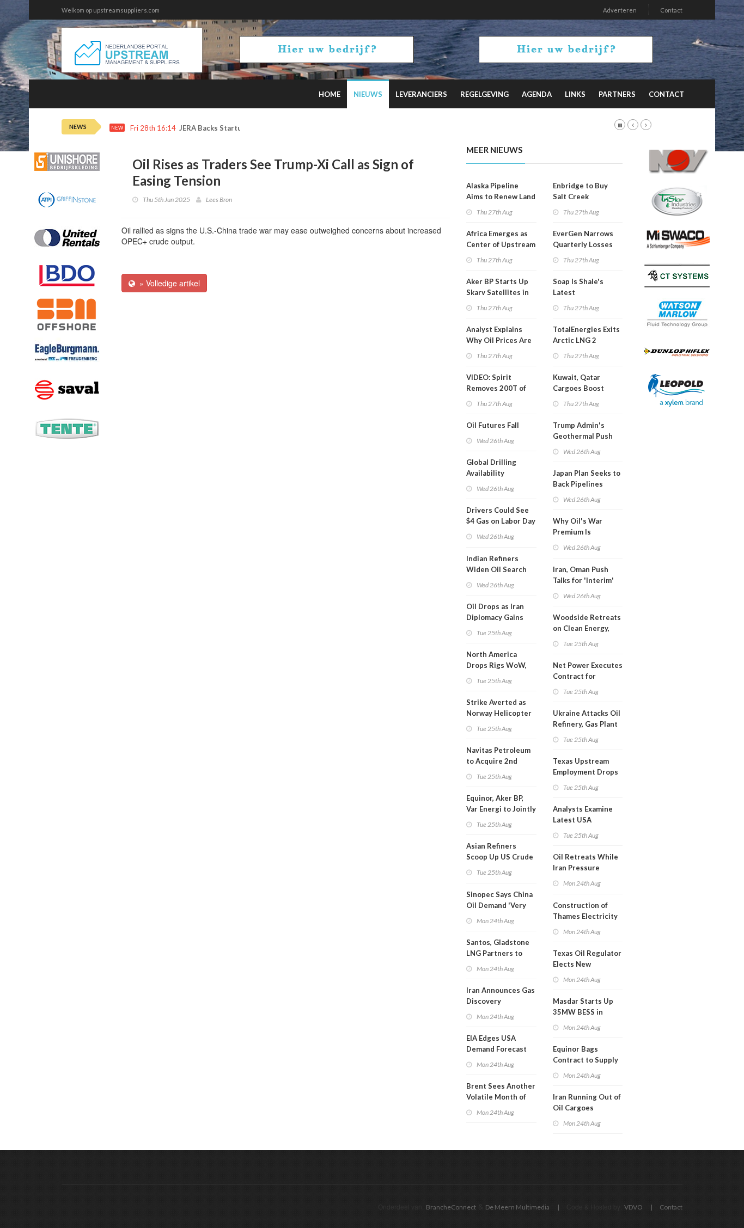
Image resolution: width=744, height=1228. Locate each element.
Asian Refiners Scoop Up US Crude (499, 851)
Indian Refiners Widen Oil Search (496, 564)
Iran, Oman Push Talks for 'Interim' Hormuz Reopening (586, 580)
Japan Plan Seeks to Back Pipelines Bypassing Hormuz (586, 484)
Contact (671, 10)
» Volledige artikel (167, 283)
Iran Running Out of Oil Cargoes (587, 1102)
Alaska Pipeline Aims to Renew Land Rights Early (500, 196)
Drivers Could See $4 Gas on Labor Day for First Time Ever (500, 521)
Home (329, 94)
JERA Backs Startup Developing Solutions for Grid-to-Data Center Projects (308, 128)
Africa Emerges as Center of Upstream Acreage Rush (500, 244)
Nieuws (367, 94)
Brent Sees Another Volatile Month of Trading (500, 1097)
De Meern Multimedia (517, 1207)
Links (575, 94)
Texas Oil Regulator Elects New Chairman (587, 964)
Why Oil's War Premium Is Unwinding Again (582, 532)
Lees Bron (219, 199)
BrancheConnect (451, 1207)
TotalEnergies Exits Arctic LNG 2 (586, 335)
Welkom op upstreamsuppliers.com (111, 10)
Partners (617, 94)
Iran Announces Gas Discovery (500, 995)
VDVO (633, 1207)
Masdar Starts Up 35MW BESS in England (583, 1012)
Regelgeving (484, 94)
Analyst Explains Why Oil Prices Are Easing (499, 340)
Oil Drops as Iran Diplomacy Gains (495, 612)
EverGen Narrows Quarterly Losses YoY (583, 244)
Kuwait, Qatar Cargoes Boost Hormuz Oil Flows (583, 388)
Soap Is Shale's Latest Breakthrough (578, 292)
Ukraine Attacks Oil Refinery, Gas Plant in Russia (586, 724)
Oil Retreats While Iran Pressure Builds (585, 867)
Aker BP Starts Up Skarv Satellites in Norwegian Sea (497, 292)
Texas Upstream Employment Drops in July (585, 772)
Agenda (537, 94)
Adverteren (620, 10)
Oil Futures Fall (492, 425)
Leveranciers (421, 94)
